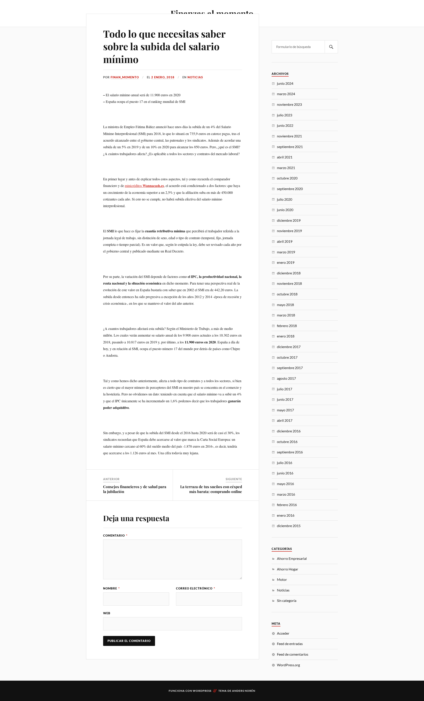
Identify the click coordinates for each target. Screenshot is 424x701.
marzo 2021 (286, 168)
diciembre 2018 (289, 273)
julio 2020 (284, 199)
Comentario (115, 535)
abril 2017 (284, 420)
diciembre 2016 (289, 431)
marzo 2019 (286, 252)
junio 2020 (285, 210)
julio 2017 (284, 389)
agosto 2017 (286, 378)
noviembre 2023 (289, 104)
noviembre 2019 (289, 231)
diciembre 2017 (289, 347)
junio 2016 (285, 473)
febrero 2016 (287, 505)
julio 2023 (284, 115)
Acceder (283, 633)
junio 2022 (285, 125)
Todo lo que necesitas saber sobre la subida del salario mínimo (164, 46)
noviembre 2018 (289, 283)
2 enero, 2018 (162, 77)
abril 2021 (284, 157)
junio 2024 (285, 83)
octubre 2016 (287, 441)
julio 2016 (284, 462)
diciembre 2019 (289, 220)
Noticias (195, 77)
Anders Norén (243, 690)
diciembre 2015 (289, 526)
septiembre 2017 (290, 368)
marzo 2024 (286, 94)
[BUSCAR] (331, 46)
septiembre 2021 (290, 146)
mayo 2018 (285, 304)
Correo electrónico (195, 588)
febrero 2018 (287, 326)
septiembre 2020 (290, 189)
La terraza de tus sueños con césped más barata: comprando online (211, 489)
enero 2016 (285, 515)
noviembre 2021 (289, 136)
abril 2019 (284, 241)
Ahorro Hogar (287, 569)
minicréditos (134, 185)
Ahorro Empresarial (292, 558)
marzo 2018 (286, 315)
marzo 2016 (286, 494)
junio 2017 (285, 399)
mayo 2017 (285, 410)
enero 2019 (285, 262)
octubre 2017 (287, 357)
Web (106, 613)
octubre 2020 (287, 178)
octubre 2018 (287, 294)
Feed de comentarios (292, 654)
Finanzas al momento (212, 13)
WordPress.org (288, 665)
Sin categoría (286, 600)
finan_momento (125, 77)
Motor (282, 579)
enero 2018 (285, 336)
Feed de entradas (290, 643)
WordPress (202, 690)
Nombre (111, 588)
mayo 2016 (285, 483)
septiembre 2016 (290, 452)
